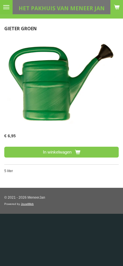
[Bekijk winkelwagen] (116, 7)
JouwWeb (27, 203)
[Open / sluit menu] (6, 7)
